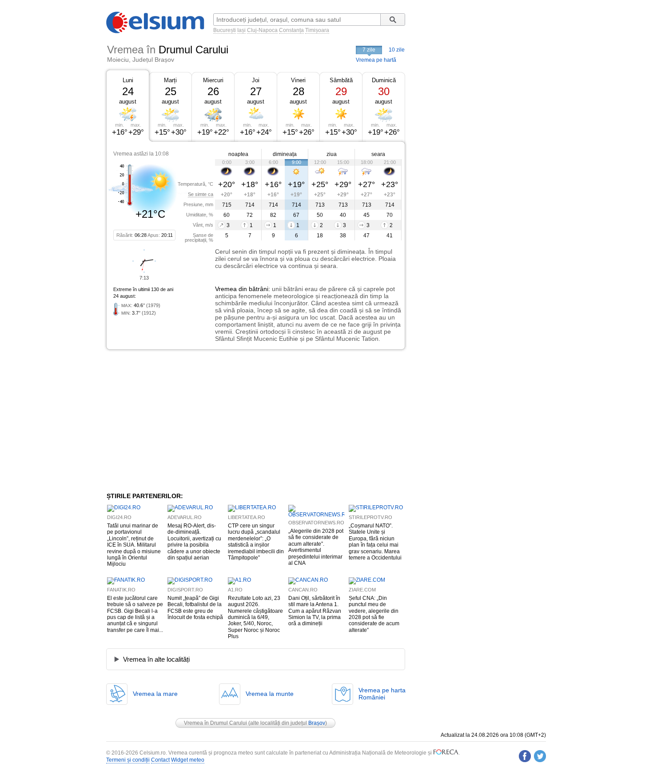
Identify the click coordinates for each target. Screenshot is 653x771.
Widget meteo (187, 760)
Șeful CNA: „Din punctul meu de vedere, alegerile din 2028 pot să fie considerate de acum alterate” (374, 614)
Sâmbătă (341, 80)
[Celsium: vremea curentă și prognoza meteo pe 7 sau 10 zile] (156, 31)
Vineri (298, 80)
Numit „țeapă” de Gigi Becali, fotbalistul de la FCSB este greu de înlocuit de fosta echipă (195, 607)
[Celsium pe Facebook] (525, 756)
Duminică (384, 80)
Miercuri (213, 80)
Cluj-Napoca (262, 30)
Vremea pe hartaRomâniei (382, 694)
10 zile (397, 50)
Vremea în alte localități (156, 659)
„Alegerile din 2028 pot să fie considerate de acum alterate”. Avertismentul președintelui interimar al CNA (315, 547)
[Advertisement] (179, 421)
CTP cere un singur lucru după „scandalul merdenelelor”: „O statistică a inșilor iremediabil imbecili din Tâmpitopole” (256, 542)
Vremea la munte (270, 693)
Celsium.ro (152, 753)
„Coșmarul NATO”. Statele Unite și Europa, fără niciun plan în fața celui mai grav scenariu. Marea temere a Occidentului (375, 542)
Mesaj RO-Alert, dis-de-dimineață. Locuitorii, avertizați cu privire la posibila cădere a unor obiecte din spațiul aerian (194, 542)
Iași (241, 30)
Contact (160, 760)
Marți (170, 80)
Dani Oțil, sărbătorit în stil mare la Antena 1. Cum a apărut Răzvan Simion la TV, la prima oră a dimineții (314, 611)
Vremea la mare (155, 693)
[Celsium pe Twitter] (540, 756)
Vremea (226, 288)
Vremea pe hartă (376, 60)
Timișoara (317, 30)
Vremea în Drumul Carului (215, 723)
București (224, 30)
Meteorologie (410, 753)
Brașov (316, 723)
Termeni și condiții (128, 760)
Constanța (291, 30)
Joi (255, 80)
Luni (128, 80)
